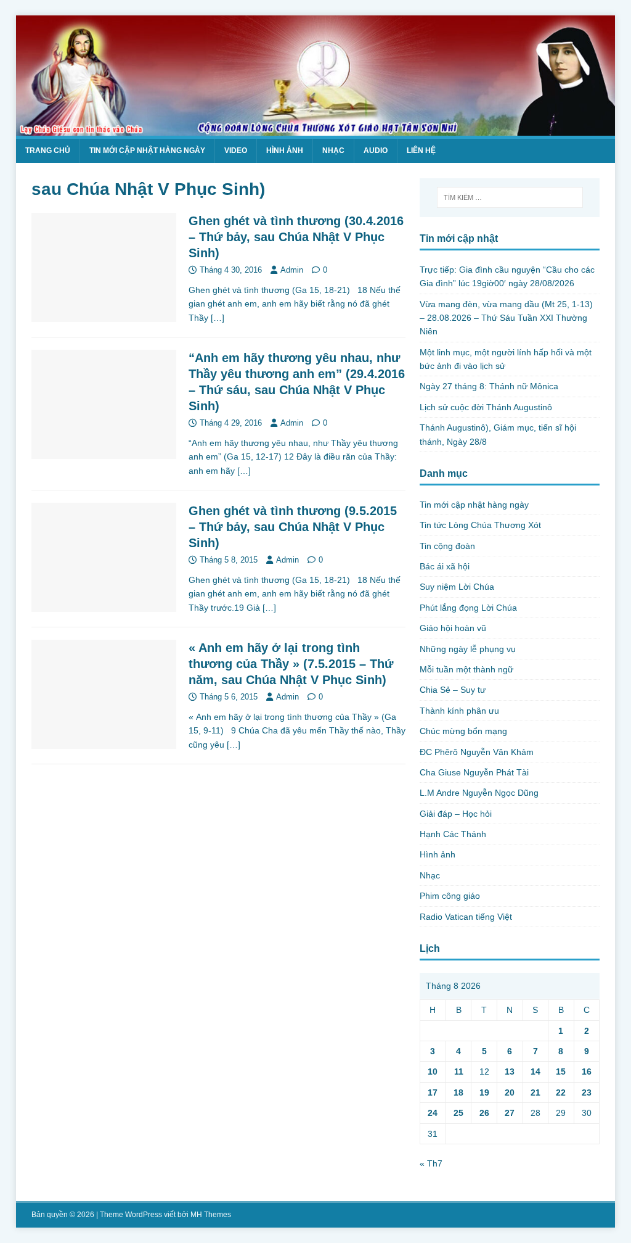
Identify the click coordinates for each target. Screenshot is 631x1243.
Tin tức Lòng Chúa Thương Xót (480, 525)
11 (458, 1071)
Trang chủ (47, 150)
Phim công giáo (450, 896)
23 (587, 1092)
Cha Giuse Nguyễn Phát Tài (474, 772)
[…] (217, 318)
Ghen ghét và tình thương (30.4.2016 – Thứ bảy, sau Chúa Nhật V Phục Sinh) (296, 237)
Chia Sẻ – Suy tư (453, 690)
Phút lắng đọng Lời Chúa (468, 608)
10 (433, 1071)
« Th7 (431, 1163)
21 (535, 1092)
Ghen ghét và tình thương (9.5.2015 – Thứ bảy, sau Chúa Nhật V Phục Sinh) (293, 527)
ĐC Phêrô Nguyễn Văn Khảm (477, 752)
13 (510, 1071)
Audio (376, 150)
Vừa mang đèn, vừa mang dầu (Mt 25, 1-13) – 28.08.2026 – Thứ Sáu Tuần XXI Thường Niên (506, 318)
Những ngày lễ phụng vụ (468, 649)
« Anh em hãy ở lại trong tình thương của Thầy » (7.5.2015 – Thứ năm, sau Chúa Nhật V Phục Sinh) (291, 664)
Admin (291, 270)
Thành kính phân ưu (459, 711)
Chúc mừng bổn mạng (463, 731)
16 (587, 1071)
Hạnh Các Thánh (453, 834)
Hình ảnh (284, 150)
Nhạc (333, 150)
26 (484, 1113)
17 (433, 1092)
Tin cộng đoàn (447, 546)
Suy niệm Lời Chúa (457, 587)
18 (458, 1092)
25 (458, 1113)
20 (510, 1092)
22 (561, 1092)
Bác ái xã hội (445, 566)
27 (510, 1113)
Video (235, 150)
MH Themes (210, 1214)
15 (561, 1071)
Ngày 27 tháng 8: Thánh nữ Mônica (489, 386)
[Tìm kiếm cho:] (510, 197)
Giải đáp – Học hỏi (456, 814)
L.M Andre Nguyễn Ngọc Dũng (479, 793)
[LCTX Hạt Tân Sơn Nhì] (316, 128)
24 (433, 1113)
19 (484, 1092)
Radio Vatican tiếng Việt (466, 917)
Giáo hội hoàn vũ (453, 628)
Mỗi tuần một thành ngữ (466, 669)
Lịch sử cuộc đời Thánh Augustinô (486, 407)
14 (535, 1071)
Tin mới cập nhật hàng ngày (147, 150)
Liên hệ (421, 150)
